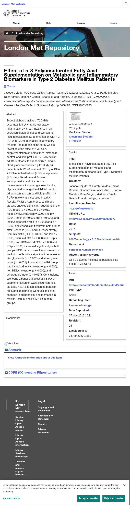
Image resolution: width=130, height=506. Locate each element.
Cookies (42, 424)
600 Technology (79, 239)
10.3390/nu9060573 (81, 208)
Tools (10, 86)
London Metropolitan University (6, 33)
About (16, 22)
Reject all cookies (113, 498)
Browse (81, 22)
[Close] (124, 485)
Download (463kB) (81, 136)
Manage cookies (11, 498)
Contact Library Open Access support (19, 423)
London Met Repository (29, 33)
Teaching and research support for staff (20, 468)
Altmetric (14, 349)
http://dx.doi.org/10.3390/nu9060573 (92, 218)
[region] (65, 492)
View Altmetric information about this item (35, 357)
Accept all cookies (88, 498)
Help (48, 22)
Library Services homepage (21, 453)
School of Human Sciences (86, 249)
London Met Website (13, 3)
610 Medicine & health (106, 239)
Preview (76, 140)
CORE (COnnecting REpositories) (32, 372)
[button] (5, 343)
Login (113, 22)
